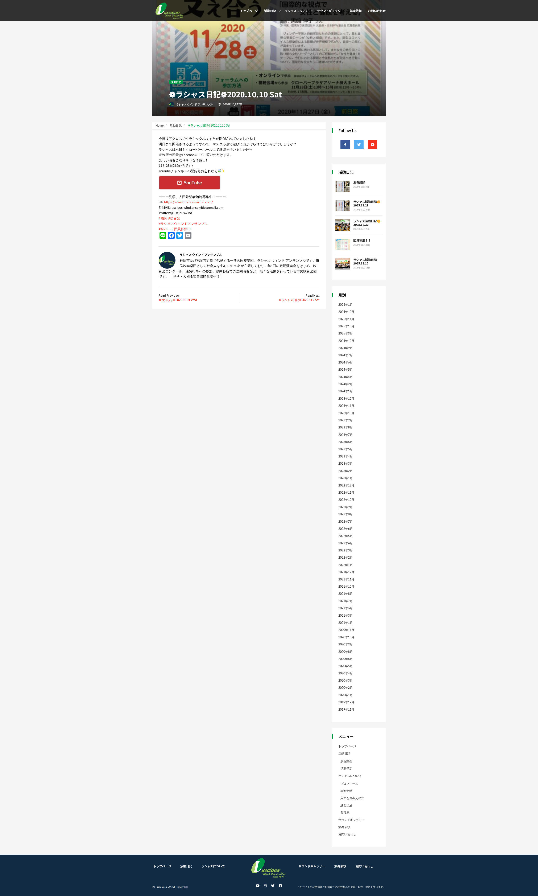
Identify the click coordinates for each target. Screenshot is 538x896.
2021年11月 (346, 579)
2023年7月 (345, 434)
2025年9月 (345, 333)
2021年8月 (345, 593)
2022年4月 (345, 543)
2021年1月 (345, 622)
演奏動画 (346, 761)
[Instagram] (265, 885)
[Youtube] (257, 885)
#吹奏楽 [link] (174, 218)
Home (160, 125)
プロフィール (349, 783)
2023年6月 (345, 442)
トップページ (249, 11)
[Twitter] (272, 885)
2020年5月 (345, 666)
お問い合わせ (377, 11)
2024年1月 (345, 391)
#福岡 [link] (163, 218)
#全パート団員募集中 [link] (175, 229)
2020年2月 (345, 687)
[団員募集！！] (342, 244)
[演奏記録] (342, 186)
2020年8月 (345, 651)
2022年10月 (346, 499)
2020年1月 (345, 695)
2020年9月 (345, 644)
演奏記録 (359, 182)
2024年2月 (345, 384)
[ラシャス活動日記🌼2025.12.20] (342, 225)
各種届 (344, 812)
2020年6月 (345, 659)
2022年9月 (345, 507)
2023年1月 (345, 478)
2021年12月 (346, 572)
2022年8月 (345, 514)
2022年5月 (345, 536)
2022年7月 (345, 521)
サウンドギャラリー (330, 11)
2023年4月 (345, 456)
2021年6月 (345, 608)
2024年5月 (345, 369)
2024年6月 (345, 362)
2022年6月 (345, 528)
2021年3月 (345, 615)
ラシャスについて (296, 11)
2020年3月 (345, 680)
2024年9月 (345, 348)
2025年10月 (346, 326)
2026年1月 (345, 304)
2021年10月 (346, 586)
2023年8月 (345, 427)
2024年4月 (345, 377)
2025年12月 (346, 312)
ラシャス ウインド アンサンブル (194, 104)
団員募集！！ (362, 240)
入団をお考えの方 (352, 798)
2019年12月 (346, 702)
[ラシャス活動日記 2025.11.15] (342, 264)
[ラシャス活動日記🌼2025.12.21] (342, 205)
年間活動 (346, 791)
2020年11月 (346, 630)
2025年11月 (346, 319)
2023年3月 (345, 463)
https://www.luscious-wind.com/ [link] (188, 202)
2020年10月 (346, 637)
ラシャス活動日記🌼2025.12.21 (366, 203)
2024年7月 (345, 355)
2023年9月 (345, 420)
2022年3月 (345, 550)
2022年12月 (346, 485)
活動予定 (346, 768)
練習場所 (346, 805)
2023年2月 (345, 471)
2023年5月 (345, 449)
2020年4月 (345, 673)
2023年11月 (346, 405)
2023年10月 (346, 413)
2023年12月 (346, 398)
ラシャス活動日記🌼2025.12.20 (366, 223)
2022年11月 (346, 492)
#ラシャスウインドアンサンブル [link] (183, 224)
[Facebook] (280, 885)
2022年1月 (345, 565)
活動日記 (270, 11)
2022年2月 (345, 557)
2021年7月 (345, 601)
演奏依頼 (356, 11)
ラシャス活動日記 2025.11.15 (366, 261)
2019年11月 (346, 709)
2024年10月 (346, 341)
